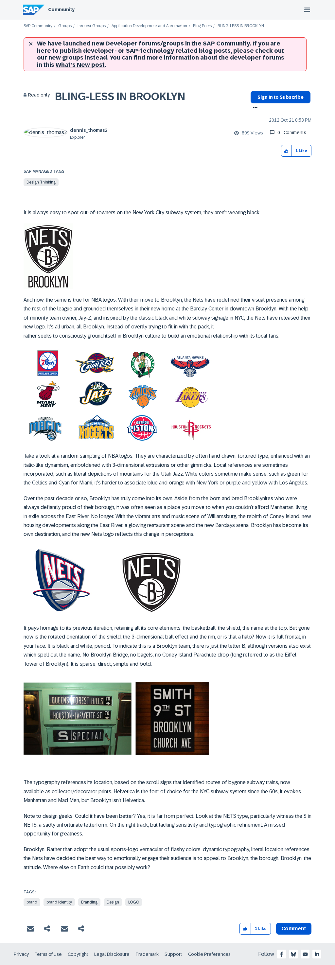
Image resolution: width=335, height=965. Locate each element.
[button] (286, 151)
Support (173, 954)
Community (61, 9)
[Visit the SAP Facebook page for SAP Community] (281, 954)
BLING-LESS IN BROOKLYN (120, 96)
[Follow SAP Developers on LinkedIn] (317, 954)
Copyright (78, 954)
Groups (65, 26)
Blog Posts (202, 26)
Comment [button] (293, 928)
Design (113, 902)
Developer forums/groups (145, 43)
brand (31, 902)
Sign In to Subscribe (280, 97)
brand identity (59, 902)
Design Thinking (41, 182)
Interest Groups (92, 26)
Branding (89, 902)
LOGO (133, 902)
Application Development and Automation (149, 26)
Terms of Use (48, 954)
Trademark (147, 954)
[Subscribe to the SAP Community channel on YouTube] (305, 954)
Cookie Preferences (209, 954)
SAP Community (38, 26)
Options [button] (254, 108)
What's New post (80, 64)
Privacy (21, 954)
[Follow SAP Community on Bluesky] (293, 954)
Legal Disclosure (112, 954)
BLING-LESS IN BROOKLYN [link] (241, 26)
